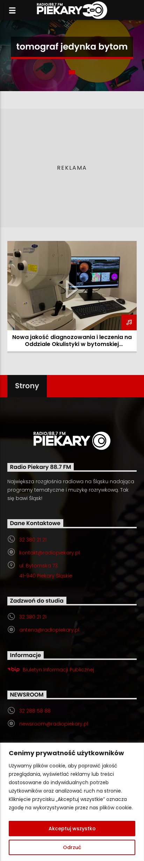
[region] (72, 802)
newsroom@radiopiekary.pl (53, 723)
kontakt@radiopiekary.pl (49, 552)
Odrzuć (72, 847)
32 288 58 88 (35, 710)
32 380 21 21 (32, 539)
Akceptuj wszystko (72, 828)
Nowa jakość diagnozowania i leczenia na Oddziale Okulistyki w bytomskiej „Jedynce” (72, 344)
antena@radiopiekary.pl (49, 629)
